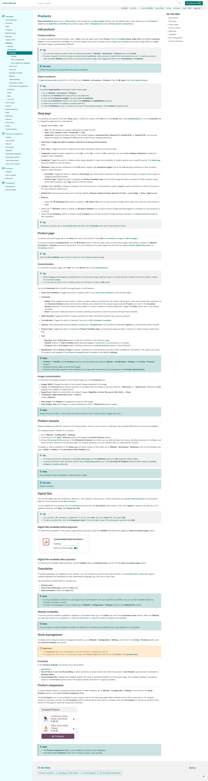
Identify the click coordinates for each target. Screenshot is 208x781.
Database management (14, 134)
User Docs (9, 16)
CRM (7, 112)
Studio (8, 126)
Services (9, 119)
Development (10, 186)
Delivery (12, 76)
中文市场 (133, 8)
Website (10, 46)
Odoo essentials (11, 20)
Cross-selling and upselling (20, 63)
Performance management (18, 86)
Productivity (10, 122)
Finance (8, 106)
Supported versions (13, 157)
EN (189, 8)
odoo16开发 (159, 8)
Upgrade (9, 150)
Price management (17, 60)
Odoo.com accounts (13, 164)
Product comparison (176, 41)
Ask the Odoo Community (110, 773)
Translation (172, 34)
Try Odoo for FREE (193, 3)
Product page (173, 24)
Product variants (174, 28)
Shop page (172, 21)
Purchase (9, 23)
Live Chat (10, 99)
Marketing (9, 116)
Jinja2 (184, 8)
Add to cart (13, 66)
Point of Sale (10, 103)
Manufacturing (11, 33)
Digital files (172, 31)
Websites (9, 43)
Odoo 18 (197, 8)
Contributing (10, 183)
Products (12, 53)
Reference (9, 178)
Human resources (12, 109)
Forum (9, 93)
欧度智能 (124, 8)
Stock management (175, 38)
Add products (173, 18)
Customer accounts (16, 83)
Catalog (13, 56)
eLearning (10, 89)
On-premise (10, 147)
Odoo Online (10, 140)
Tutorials (8, 172)
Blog (9, 96)
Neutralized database (13, 154)
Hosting (8, 137)
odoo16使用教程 (147, 8)
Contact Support (89, 773)
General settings (11, 129)
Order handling (14, 79)
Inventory (9, 30)
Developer (9, 168)
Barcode (8, 36)
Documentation (11, 190)
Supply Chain (10, 40)
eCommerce (11, 50)
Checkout (12, 69)
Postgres (177, 8)
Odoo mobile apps (12, 160)
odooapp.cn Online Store (68, 773)
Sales (7, 26)
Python (168, 8)
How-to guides (11, 175)
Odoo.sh (8, 144)
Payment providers (16, 73)
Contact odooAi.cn (47, 773)
